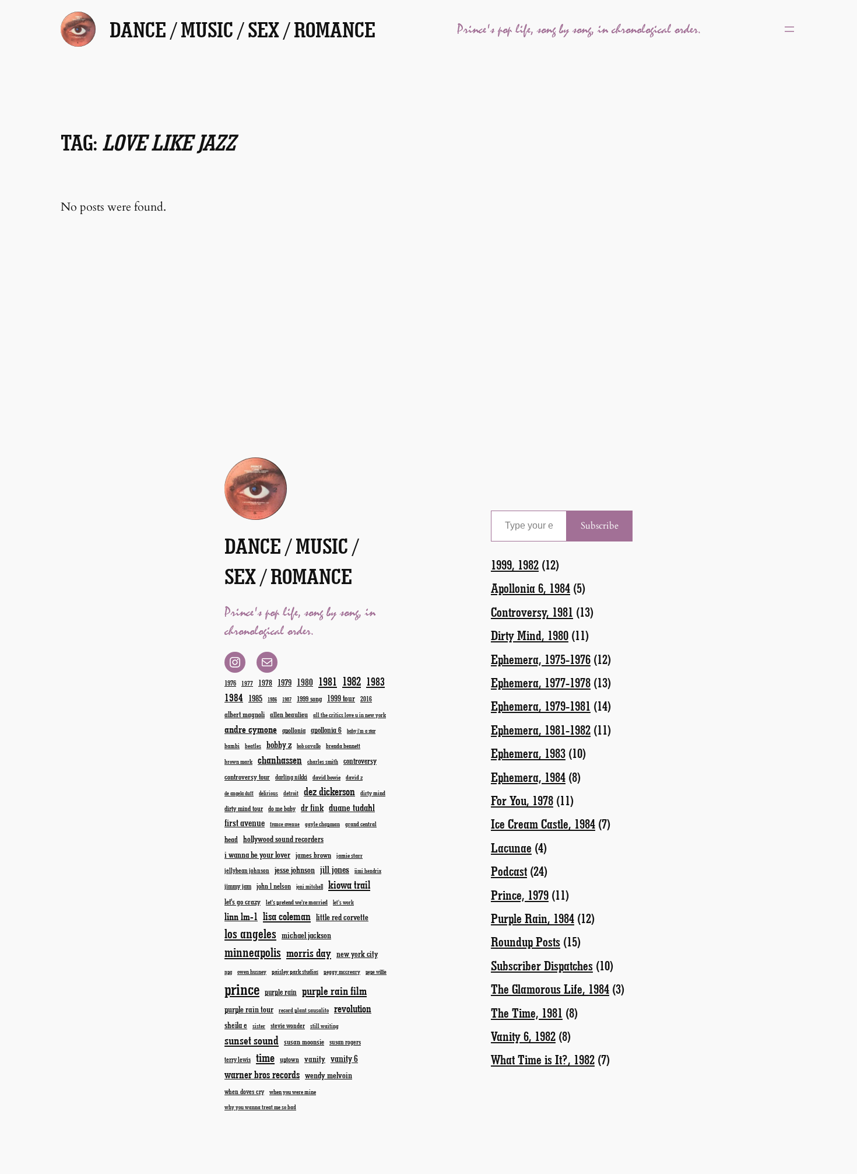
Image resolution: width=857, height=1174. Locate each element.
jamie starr (349, 855)
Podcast (509, 870)
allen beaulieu (289, 714)
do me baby (282, 808)
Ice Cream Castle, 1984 (543, 823)
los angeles (250, 933)
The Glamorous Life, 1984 (550, 988)
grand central (361, 823)
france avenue (285, 824)
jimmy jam (237, 885)
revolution (352, 1008)
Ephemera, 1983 (528, 753)
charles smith (322, 761)
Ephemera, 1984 (528, 776)
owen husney (251, 971)
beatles (253, 746)
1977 (247, 683)
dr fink (312, 807)
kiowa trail (349, 885)
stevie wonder (288, 1025)
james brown (313, 854)
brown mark (238, 761)
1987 (286, 699)
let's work (343, 902)
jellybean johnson (246, 870)
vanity (314, 1058)
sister (258, 1026)
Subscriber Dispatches (542, 965)
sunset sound (251, 1039)
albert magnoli (244, 714)
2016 (366, 698)
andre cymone (250, 728)
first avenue (244, 822)
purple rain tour (248, 1009)
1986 (272, 699)
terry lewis (237, 1059)
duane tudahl (352, 807)
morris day (308, 952)
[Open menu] (789, 29)
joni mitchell (309, 886)
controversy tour (247, 776)
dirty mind (372, 792)
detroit (290, 793)
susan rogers (345, 1041)
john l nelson (274, 885)
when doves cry (244, 1091)
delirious (268, 793)
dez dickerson (329, 791)
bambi (232, 745)
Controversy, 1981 (532, 611)
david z (354, 777)
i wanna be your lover (257, 854)
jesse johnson (295, 869)
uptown (289, 1059)
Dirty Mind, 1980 (529, 635)
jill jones (334, 869)
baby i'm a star (361, 731)
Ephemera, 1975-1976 (541, 659)
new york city (357, 953)
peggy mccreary (342, 971)
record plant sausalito (304, 1010)
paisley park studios (295, 971)
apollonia (293, 730)
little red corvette (342, 917)
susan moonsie (304, 1041)
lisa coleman (287, 916)
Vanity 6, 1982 (523, 1036)
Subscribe (600, 525)
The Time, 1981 (527, 1012)
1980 (305, 682)
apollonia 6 (326, 730)
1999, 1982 (515, 564)
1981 (327, 681)
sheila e (235, 1024)
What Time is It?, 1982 (543, 1059)
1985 (255, 698)
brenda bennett (343, 745)
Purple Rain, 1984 (532, 918)
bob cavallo (309, 746)
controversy (360, 760)
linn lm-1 (241, 916)
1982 (351, 681)
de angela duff (239, 793)
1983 (375, 681)
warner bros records (262, 1074)
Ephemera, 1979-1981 (541, 705)
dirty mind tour (243, 808)
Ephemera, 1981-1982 (541, 729)
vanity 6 (344, 1058)
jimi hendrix (367, 870)
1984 (233, 697)
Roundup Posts (525, 941)
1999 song (309, 698)
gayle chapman (322, 824)
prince (241, 989)
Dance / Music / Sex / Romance (242, 29)
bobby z (278, 744)
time (265, 1057)
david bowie (326, 777)
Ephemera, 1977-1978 (541, 682)
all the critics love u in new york (349, 715)
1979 (284, 682)
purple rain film (334, 990)
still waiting (324, 1026)
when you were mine (292, 1091)
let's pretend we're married (297, 901)
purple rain (281, 992)
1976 (230, 682)
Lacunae (511, 847)
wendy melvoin (328, 1075)
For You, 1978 (522, 800)
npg (228, 972)
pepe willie (376, 972)
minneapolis (252, 952)
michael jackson (306, 935)
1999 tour (341, 698)
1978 (265, 682)
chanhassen (280, 760)
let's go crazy (242, 901)
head (231, 839)
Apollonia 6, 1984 (530, 587)
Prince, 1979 (520, 894)
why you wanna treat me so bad (260, 1107)
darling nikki (291, 777)
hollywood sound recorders (283, 838)
